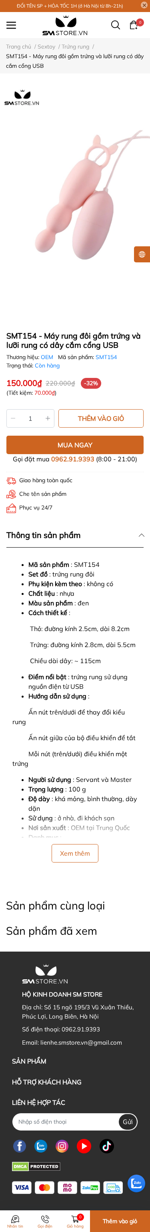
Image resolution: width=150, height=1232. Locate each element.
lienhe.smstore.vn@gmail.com (81, 1042)
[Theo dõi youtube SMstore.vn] (84, 1146)
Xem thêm (75, 853)
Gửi (128, 1122)
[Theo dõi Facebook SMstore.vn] (19, 1146)
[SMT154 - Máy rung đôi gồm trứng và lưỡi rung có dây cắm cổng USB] (75, 199)
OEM (48, 357)
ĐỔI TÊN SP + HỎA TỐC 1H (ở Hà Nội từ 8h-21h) (70, 6)
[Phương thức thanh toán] (67, 1187)
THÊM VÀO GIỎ (101, 418)
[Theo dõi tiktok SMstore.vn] (106, 1146)
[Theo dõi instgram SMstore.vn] (62, 1146)
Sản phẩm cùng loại (55, 905)
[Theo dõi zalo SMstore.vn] (40, 1146)
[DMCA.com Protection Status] (36, 1166)
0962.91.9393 (72, 459)
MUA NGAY (75, 445)
